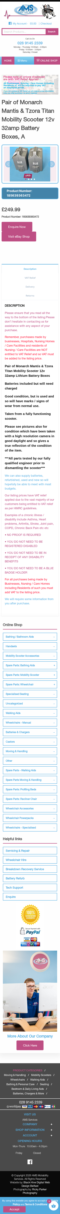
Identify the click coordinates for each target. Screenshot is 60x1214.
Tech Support (14, 887)
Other (9, 760)
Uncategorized (14, 703)
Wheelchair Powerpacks (20, 817)
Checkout (46, 23)
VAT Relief (30, 277)
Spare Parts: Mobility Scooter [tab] (22, 674)
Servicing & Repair (18, 850)
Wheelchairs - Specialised (21, 827)
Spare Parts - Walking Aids (21, 770)
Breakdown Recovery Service (25, 869)
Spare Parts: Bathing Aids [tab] (20, 665)
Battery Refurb (15, 878)
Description (30, 269)
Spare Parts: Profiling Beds (21, 789)
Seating (44, 1084)
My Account (20, 23)
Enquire (11, 896)
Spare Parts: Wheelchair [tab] (19, 684)
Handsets (11, 646)
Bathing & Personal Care (20, 1084)
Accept (14, 1209)
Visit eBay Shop (19, 236)
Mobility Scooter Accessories (22, 655)
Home (8, 60)
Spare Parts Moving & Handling (23, 779)
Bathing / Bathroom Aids (20, 636)
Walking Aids (13, 712)
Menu (23, 60)
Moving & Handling (17, 751)
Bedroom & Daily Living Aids (28, 1088)
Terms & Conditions (36, 1204)
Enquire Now (17, 227)
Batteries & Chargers (18, 732)
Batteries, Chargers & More (28, 1093)
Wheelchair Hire (16, 860)
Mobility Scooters (41, 1074)
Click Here (30, 1045)
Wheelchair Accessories (20, 808)
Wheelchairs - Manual (18, 722)
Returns (30, 295)
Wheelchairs (17, 1079)
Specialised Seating (17, 693)
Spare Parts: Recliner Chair (21, 798)
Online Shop (48, 60)
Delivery (30, 286)
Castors (10, 741)
